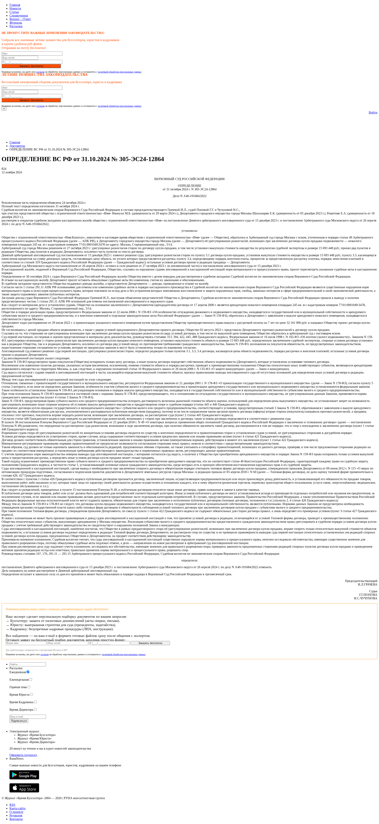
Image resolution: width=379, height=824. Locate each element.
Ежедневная (17, 672)
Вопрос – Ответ (20, 19)
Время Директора (21, 709)
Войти (373, 112)
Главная (14, 5)
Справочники (18, 15)
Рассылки (16, 26)
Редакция (15, 815)
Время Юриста (19, 694)
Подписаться (19, 720)
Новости (15, 8)
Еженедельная (19, 679)
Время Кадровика (21, 702)
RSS (12, 804)
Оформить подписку (23, 755)
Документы (17, 145)
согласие (40, 71)
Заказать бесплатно (31, 66)
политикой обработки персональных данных (119, 71)
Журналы (15, 22)
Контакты (16, 819)
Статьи (14, 12)
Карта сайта (17, 808)
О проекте (16, 812)
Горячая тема (18, 687)
